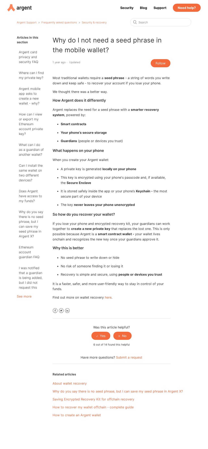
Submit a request (129, 357)
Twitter (61, 310)
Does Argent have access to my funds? (30, 196)
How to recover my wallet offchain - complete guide (93, 407)
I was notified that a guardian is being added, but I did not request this (30, 277)
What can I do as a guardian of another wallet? (31, 150)
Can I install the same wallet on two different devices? (31, 172)
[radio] (100, 336)
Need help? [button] (187, 8)
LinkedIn (67, 310)
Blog (143, 8)
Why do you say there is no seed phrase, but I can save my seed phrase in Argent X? (31, 224)
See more (24, 296)
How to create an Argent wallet (77, 415)
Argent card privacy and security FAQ (28, 57)
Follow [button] (161, 63)
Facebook (55, 310)
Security (126, 8)
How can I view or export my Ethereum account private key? (31, 124)
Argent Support (27, 22)
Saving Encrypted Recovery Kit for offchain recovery (93, 399)
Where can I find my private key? (31, 75)
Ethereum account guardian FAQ (29, 252)
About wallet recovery (70, 383)
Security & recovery (94, 22)
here (108, 297)
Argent (19, 7)
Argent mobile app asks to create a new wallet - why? (29, 96)
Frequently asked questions (59, 22)
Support (160, 8)
